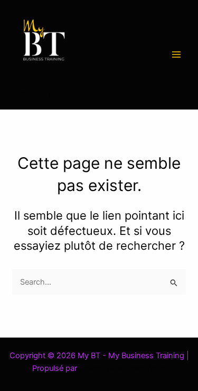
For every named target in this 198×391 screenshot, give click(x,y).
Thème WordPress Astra (122, 368)
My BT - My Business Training (74, 86)
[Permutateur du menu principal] (176, 54)
